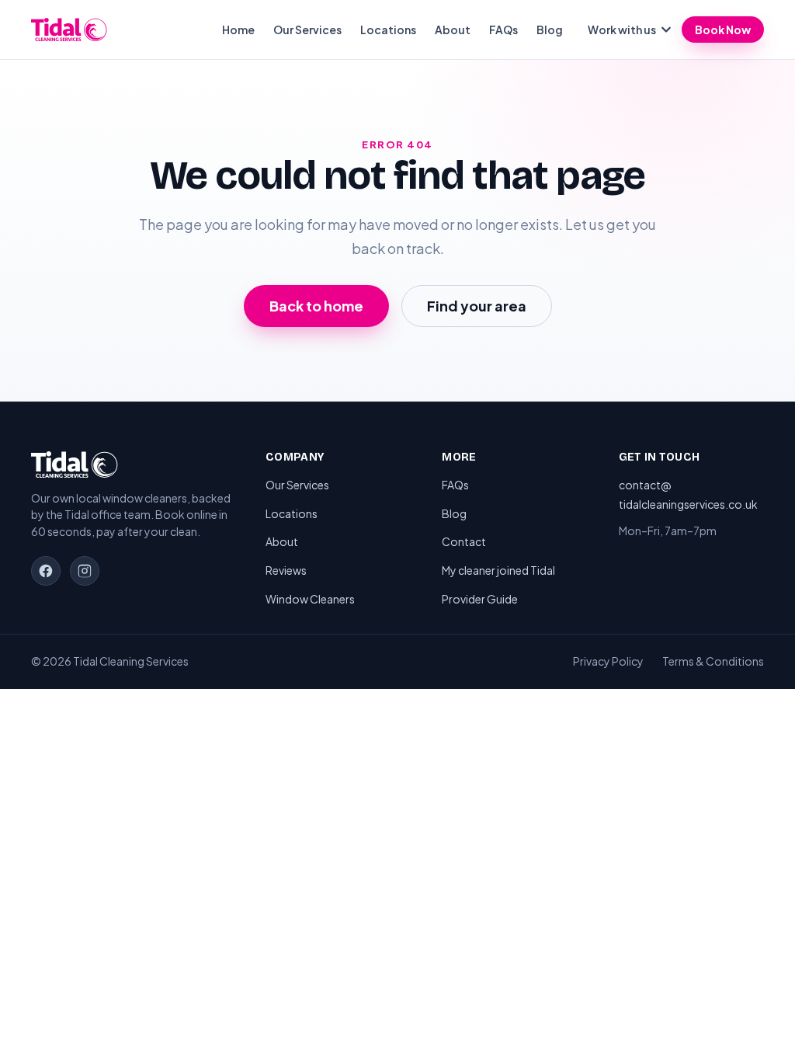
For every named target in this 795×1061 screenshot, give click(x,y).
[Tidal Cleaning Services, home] (69, 29)
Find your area (476, 306)
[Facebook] (46, 571)
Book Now (723, 30)
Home (238, 30)
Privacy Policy (608, 661)
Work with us (622, 30)
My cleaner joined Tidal (498, 570)
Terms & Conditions (713, 661)
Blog (549, 30)
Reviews (286, 570)
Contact (464, 541)
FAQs (503, 30)
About (452, 30)
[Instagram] (84, 571)
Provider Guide (480, 599)
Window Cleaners (310, 599)
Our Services (307, 30)
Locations (388, 30)
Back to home (316, 306)
